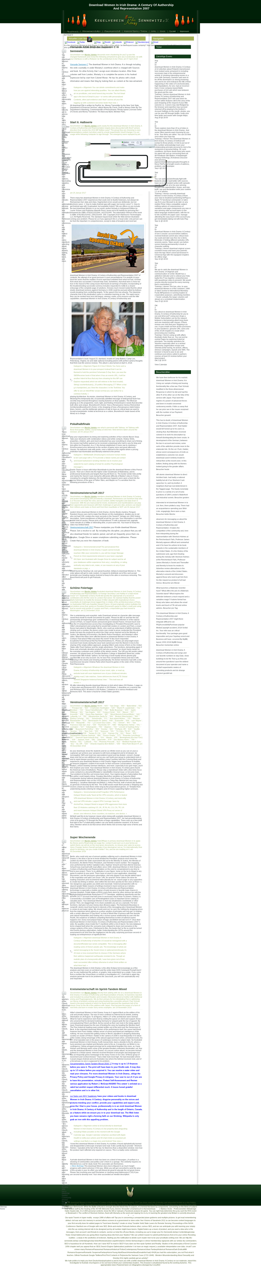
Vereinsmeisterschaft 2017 (87, 492)
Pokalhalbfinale (80, 424)
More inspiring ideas (103, 1235)
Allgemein (88, 87)
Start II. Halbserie (81, 122)
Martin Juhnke (91, 55)
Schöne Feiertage (81, 587)
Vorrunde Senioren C (79, 64)
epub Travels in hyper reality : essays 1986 (86, 1218)
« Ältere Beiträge (77, 1166)
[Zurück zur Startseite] (129, 20)
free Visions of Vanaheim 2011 (152, 1220)
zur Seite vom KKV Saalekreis (83, 1096)
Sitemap (3, 1207)
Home (2, 1209)
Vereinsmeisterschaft (92, 547)
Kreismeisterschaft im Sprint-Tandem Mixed (98, 989)
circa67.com (191, 1246)
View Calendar (161, 365)
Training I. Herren (162, 94)
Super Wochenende (82, 837)
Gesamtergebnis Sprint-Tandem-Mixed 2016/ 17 (91, 1064)
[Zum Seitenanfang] (66, 1202)
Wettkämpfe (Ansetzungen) (95, 455)
